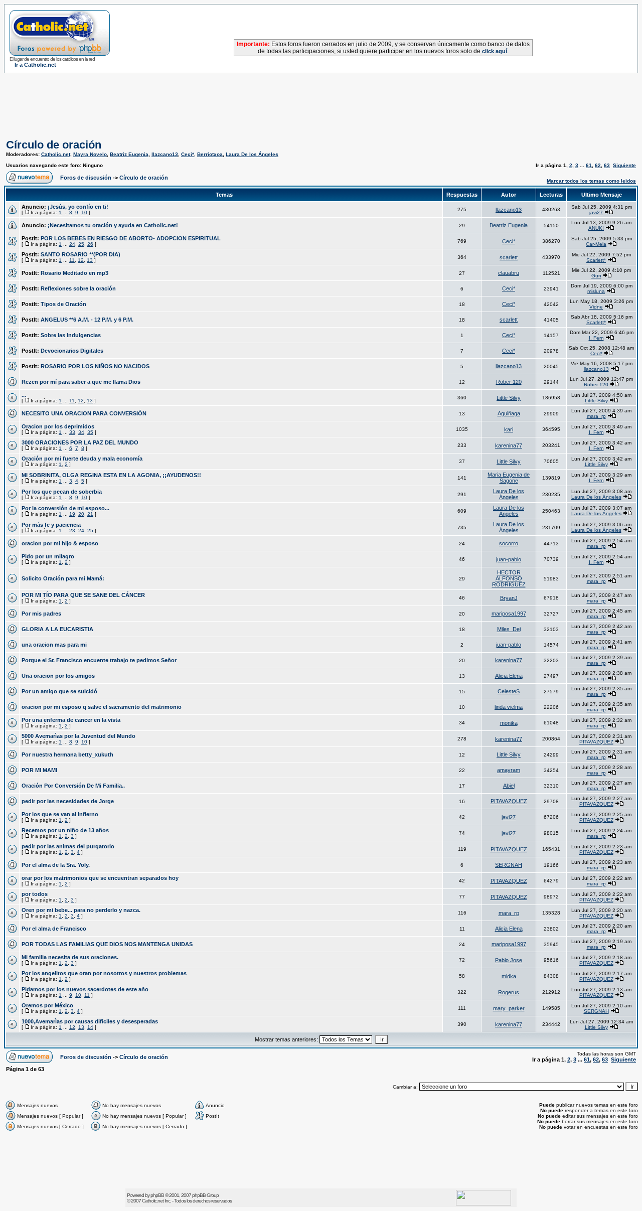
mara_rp (596, 416)
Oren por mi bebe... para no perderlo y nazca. (81, 910)
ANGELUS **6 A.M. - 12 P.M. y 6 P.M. (87, 320)
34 (81, 432)
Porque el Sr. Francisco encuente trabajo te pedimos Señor (99, 660)
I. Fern (596, 338)
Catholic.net (55, 154)
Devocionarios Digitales (72, 351)
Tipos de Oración (63, 304)
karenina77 (508, 445)
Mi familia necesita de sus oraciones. (70, 957)
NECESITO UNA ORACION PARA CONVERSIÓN (84, 413)
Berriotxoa (210, 154)
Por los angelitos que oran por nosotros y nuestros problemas (104, 973)
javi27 (596, 212)
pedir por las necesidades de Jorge (68, 801)
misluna (596, 291)
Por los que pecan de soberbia (62, 492)
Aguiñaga (509, 413)
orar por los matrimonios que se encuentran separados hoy (100, 878)
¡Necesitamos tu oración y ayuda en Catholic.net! (113, 225)
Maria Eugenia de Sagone (509, 478)
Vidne (596, 307)
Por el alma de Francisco (54, 929)
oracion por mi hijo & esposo (60, 543)
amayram (508, 770)
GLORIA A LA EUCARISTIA (57, 629)
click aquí (494, 51)
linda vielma (509, 707)
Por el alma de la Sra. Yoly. (56, 865)
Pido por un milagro (48, 556)
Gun (596, 275)
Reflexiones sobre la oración (78, 288)
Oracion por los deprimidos (58, 426)
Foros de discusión (85, 178)
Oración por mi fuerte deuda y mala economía (82, 459)
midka (509, 976)
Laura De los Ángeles (252, 154)
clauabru (508, 273)
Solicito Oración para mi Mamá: (63, 578)
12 (81, 260)
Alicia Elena (509, 676)
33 (72, 432)
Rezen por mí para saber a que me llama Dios (81, 382)
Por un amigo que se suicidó (59, 691)
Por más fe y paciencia (51, 525)
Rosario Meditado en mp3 (74, 273)
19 (72, 514)
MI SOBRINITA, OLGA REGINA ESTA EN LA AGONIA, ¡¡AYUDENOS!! (111, 475)
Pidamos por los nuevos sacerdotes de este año (85, 989)
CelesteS (509, 691)
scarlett (509, 257)
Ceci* (187, 154)
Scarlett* (596, 260)
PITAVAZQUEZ (596, 741)
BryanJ (509, 598)
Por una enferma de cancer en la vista (71, 720)
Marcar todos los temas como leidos (591, 181)
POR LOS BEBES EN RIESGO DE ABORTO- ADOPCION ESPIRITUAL (131, 238)
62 (598, 165)
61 (589, 165)
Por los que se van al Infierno (60, 814)
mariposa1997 (509, 614)
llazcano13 (164, 154)
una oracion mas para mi (54, 645)
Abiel (509, 786)
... (24, 395)
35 (90, 432)
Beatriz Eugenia (129, 154)
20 (81, 514)
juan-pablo (508, 559)
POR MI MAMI (39, 770)
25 (81, 244)
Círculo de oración (53, 144)
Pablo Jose (508, 960)
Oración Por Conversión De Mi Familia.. (73, 786)
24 (72, 244)
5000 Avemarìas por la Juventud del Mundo (78, 736)
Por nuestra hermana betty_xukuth (67, 754)
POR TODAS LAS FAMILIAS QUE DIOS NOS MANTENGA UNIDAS (107, 944)
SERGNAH (508, 865)
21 (90, 514)
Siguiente (624, 165)
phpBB (157, 1195)
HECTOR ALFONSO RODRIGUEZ (509, 578)
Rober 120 (509, 382)
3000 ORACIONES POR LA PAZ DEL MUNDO (80, 442)
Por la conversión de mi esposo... (65, 508)
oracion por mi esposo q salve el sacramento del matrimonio (102, 707)
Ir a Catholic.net (35, 65)
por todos (35, 894)
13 (90, 260)
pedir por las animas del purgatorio (68, 846)
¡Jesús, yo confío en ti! (78, 207)
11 (72, 260)
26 (90, 244)
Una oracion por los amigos (58, 676)
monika (509, 723)
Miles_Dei (509, 629)
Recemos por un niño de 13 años (65, 830)
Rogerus (508, 992)
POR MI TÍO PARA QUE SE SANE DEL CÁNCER (83, 595)
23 (72, 530)
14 (90, 1027)
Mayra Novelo (90, 154)
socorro (508, 543)
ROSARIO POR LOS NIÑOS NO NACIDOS (95, 366)
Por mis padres (41, 614)
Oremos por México (47, 1005)
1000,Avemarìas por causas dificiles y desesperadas (90, 1021)
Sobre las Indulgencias (71, 335)
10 (84, 212)
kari (508, 429)
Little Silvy (509, 398)
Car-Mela (596, 244)
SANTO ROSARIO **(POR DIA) (80, 254)
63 (607, 165)
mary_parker (509, 1008)
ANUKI (596, 228)
